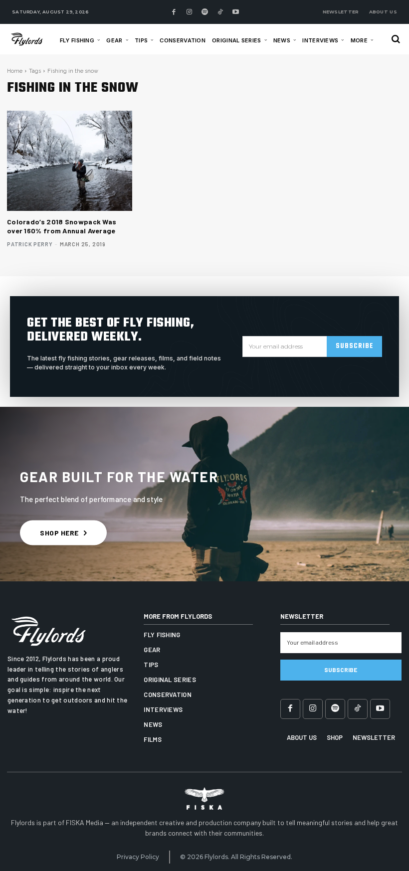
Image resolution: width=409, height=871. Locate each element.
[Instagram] (189, 11)
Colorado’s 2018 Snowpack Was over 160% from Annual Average (61, 226)
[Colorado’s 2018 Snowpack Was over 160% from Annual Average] (69, 161)
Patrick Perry (29, 244)
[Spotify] (204, 11)
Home (14, 71)
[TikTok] (219, 11)
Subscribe (354, 346)
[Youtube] (235, 11)
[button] (395, 39)
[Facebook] (173, 11)
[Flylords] (29, 38)
